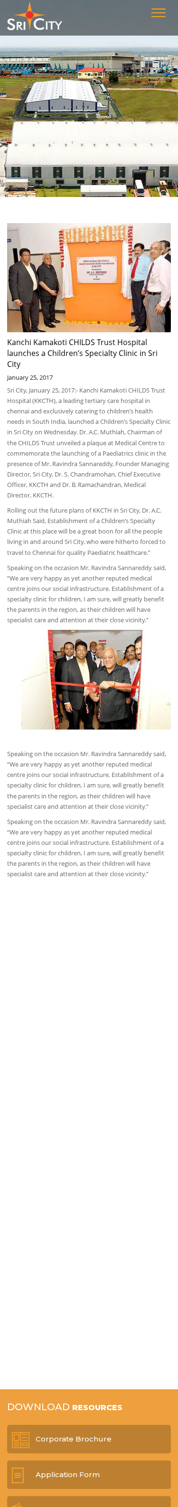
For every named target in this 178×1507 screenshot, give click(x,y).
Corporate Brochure (74, 1438)
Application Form (68, 1474)
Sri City (34, 17)
